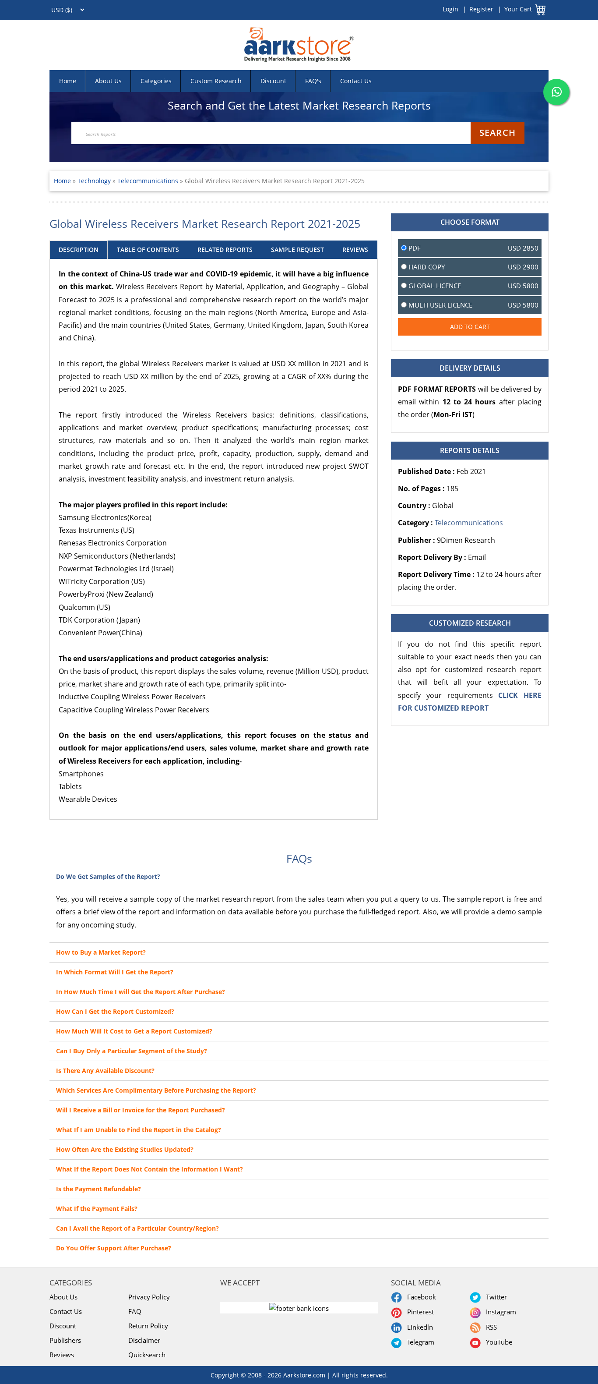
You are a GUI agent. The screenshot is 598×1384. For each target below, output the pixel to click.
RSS (489, 1327)
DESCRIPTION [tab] (78, 249)
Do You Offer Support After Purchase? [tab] (113, 1248)
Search (497, 132)
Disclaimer (144, 1340)
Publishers (65, 1340)
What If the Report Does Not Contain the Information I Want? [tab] (149, 1169)
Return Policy (148, 1325)
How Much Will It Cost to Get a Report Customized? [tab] (134, 1031)
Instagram (499, 1311)
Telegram (419, 1342)
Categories (156, 81)
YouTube (497, 1342)
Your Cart (518, 9)
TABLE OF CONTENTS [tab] (148, 249)
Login (450, 9)
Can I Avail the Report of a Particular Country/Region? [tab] (137, 1228)
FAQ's (313, 81)
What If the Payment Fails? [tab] (96, 1208)
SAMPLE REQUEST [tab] (297, 249)
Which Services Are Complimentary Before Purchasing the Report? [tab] (156, 1090)
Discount (273, 81)
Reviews (61, 1354)
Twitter (494, 1296)
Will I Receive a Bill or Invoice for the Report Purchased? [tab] (140, 1110)
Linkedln (418, 1327)
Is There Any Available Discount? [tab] (105, 1070)
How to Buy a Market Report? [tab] (101, 952)
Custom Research (216, 81)
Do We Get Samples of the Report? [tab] (108, 876)
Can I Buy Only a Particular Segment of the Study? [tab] (131, 1051)
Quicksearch (146, 1354)
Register (481, 9)
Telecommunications (147, 181)
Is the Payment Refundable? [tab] (98, 1189)
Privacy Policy (149, 1296)
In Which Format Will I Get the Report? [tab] (114, 972)
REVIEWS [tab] (355, 249)
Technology (95, 181)
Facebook (420, 1296)
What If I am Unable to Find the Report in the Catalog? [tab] (138, 1130)
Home (67, 81)
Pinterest (419, 1311)
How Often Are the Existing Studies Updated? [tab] (124, 1149)
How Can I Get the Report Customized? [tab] (115, 1011)
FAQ (134, 1311)
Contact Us (356, 81)
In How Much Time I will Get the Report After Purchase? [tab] (140, 992)
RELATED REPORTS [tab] (225, 249)
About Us (108, 81)
